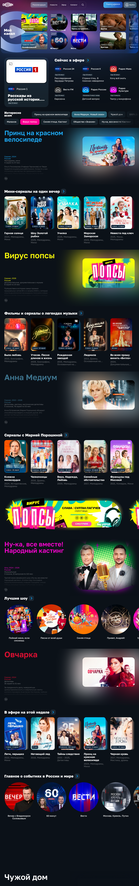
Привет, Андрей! (116, 638)
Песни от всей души (51, 638)
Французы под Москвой (119, 478)
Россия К (96, 68)
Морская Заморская (91, 234)
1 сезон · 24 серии (65, 470)
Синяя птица (83, 638)
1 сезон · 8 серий (91, 348)
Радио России (98, 89)
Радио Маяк (125, 68)
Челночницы (39, 476)
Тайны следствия (68, 753)
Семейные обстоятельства (94, 478)
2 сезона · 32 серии (39, 470)
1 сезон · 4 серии (12, 226)
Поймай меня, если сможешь (19, 639)
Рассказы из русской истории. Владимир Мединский (24, 101)
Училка (62, 233)
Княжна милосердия (12, 478)
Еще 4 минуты (115, 95)
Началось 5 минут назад (91, 95)
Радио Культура (123, 89)
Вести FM (68, 89)
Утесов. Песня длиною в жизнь (41, 356)
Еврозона (60, 99)
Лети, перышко (14, 753)
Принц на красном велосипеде (91, 757)
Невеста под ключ (122, 233)
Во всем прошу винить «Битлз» (120, 356)
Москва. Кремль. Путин (116, 815)
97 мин (34, 747)
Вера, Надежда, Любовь (67, 478)
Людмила (90, 354)
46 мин (114, 348)
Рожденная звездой (64, 356)
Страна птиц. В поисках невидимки (93, 79)
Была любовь (12, 354)
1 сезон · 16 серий (12, 348)
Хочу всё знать (118, 78)
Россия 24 (68, 68)
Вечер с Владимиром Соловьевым (19, 817)
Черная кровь (119, 753)
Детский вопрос (91, 99)
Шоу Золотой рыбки (39, 234)
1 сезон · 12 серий (38, 348)
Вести (83, 815)
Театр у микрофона (120, 99)
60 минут (51, 815)
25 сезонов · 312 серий (67, 747)
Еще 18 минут (59, 74)
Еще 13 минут (13, 103)
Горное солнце (13, 233)
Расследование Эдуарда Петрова (64, 79)
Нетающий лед (40, 753)
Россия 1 (22, 88)
